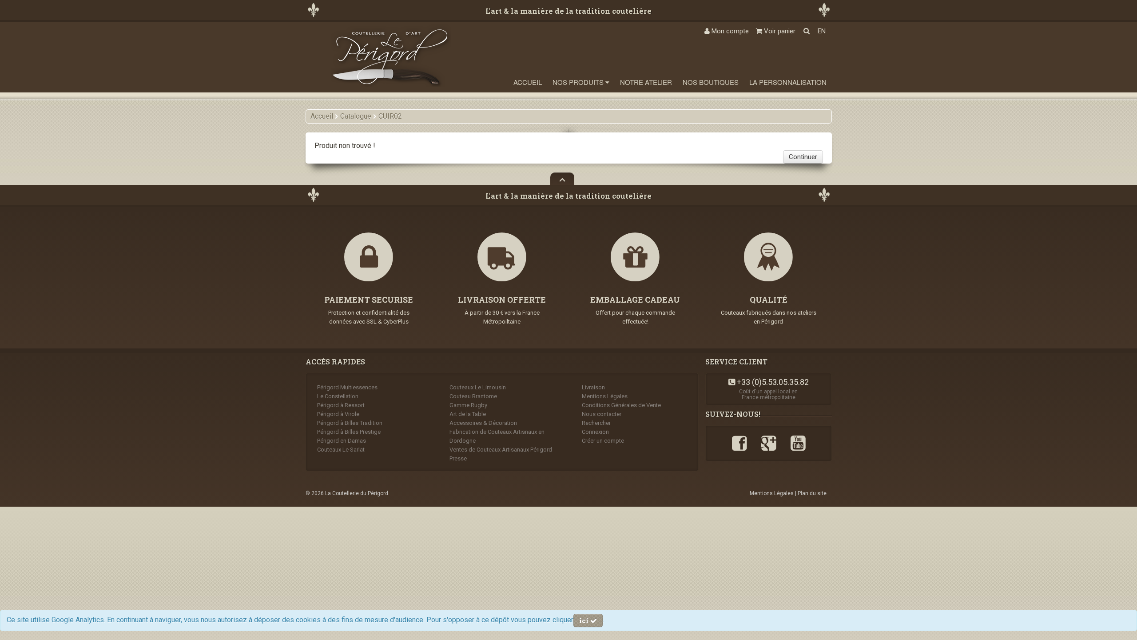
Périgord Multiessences (347, 387)
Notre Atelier (646, 82)
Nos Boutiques (711, 82)
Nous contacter (601, 414)
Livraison (593, 387)
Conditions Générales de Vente (621, 405)
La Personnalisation (788, 82)
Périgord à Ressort (341, 405)
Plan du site (812, 493)
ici (584, 620)
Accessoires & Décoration (483, 423)
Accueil (527, 82)
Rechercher (596, 423)
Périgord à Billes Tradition (349, 423)
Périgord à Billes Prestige (349, 431)
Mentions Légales (605, 396)
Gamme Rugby (468, 405)
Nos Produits (579, 82)
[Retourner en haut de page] (562, 178)
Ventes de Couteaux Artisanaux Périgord (500, 449)
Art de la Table (467, 414)
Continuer (803, 157)
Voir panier (778, 31)
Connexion (595, 431)
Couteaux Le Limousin (477, 387)
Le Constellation (337, 396)
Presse (458, 458)
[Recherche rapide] (806, 31)
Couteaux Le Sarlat (341, 449)
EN (822, 31)
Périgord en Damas (341, 440)
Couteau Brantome (473, 396)
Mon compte (729, 31)
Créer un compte (603, 440)
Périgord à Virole (338, 414)
